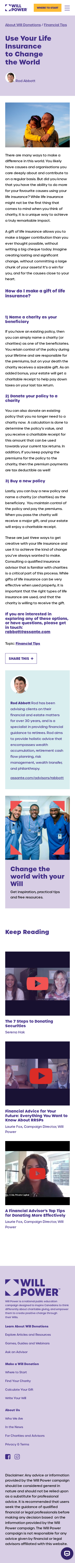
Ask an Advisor (16, 1352)
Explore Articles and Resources (28, 1334)
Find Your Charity (18, 1381)
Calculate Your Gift (19, 1389)
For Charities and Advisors (25, 1435)
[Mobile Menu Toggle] (67, 8)
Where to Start (47, 7)
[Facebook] (7, 1456)
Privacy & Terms (17, 1444)
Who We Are (14, 1418)
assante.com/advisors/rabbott (37, 778)
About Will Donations (23, 25)
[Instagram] (17, 1456)
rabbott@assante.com (27, 631)
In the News (14, 1427)
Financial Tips (55, 25)
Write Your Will (15, 1398)
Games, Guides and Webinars (27, 1343)
